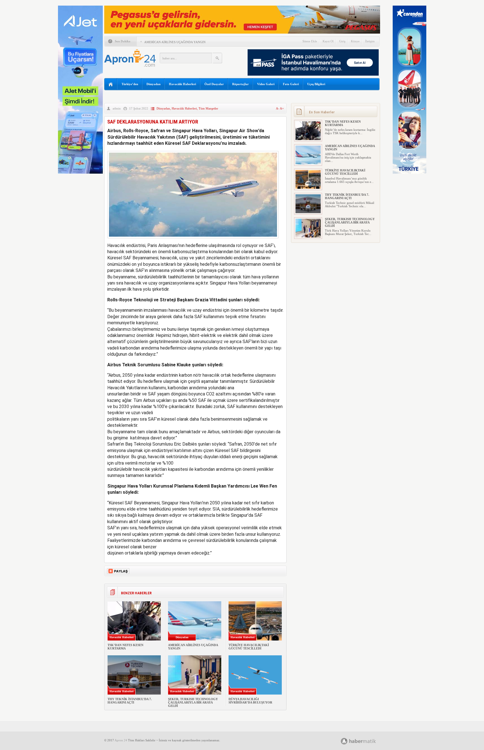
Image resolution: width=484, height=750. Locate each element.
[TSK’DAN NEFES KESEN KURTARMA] (308, 139)
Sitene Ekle (309, 41)
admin (117, 108)
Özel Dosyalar (214, 84)
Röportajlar (240, 84)
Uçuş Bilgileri (316, 84)
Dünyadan (153, 84)
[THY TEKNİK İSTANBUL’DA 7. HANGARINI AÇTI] (308, 212)
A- (278, 108)
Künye (355, 41)
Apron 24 (121, 740)
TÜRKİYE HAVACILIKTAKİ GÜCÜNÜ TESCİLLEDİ (249, 646)
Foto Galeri (291, 84)
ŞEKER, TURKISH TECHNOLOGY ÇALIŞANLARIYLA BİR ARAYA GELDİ (193, 702)
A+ (282, 108)
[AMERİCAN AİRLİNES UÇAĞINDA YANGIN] (308, 163)
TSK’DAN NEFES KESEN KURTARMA (125, 646)
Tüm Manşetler (208, 108)
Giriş (342, 41)
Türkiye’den (130, 84)
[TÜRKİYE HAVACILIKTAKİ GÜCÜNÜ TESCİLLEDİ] (308, 188)
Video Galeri (265, 84)
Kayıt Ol (328, 41)
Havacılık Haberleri (182, 84)
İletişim (370, 41)
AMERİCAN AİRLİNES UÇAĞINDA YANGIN (175, 42)
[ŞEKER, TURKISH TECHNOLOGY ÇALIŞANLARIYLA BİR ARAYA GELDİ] (308, 236)
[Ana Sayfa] (110, 84)
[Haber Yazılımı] (364, 741)
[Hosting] (344, 741)
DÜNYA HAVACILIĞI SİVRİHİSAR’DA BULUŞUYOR (250, 700)
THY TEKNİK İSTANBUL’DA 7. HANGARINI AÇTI (130, 700)
